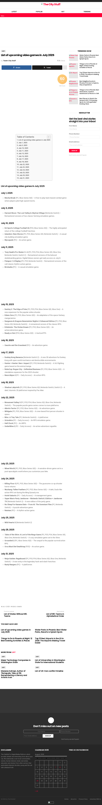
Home (66, 799)
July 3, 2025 (22, 145)
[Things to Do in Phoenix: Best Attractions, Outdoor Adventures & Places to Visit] (73, 92)
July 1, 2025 (22, 143)
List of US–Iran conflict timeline (49, 671)
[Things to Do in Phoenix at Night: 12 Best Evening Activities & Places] (73, 66)
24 (37, 781)
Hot (62, 11)
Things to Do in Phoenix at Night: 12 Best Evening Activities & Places (16, 639)
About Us (73, 799)
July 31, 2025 (24, 178)
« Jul (36, 791)
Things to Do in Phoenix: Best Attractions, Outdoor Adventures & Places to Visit (89, 91)
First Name (73, 126)
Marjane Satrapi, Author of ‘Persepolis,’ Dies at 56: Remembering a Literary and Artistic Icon (14, 674)
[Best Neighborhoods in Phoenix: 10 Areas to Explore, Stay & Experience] (73, 83)
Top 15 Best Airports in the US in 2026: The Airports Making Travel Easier (50, 640)
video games (17, 607)
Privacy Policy (83, 799)
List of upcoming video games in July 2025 (34, 140)
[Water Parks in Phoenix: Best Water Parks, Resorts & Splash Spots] (73, 57)
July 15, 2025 (23, 153)
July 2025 (6, 607)
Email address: (74, 142)
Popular (39, 11)
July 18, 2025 (23, 162)
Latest (14, 11)
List (14, 652)
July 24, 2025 (24, 170)
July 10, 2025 (23, 148)
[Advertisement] (51, 32)
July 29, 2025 (24, 175)
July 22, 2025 (24, 164)
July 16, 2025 (23, 156)
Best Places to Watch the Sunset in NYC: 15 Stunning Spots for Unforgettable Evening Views (88, 101)
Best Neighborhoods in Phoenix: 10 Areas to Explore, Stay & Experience (89, 83)
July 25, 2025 (24, 173)
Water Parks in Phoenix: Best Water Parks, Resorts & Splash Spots (51, 630)
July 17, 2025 (23, 159)
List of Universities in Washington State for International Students (50, 661)
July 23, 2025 (24, 167)
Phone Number (74, 134)
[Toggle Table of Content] (48, 137)
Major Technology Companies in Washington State (15, 661)
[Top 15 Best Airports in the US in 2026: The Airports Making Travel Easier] (73, 75)
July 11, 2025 (23, 151)
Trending (87, 11)
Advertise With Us (95, 799)
